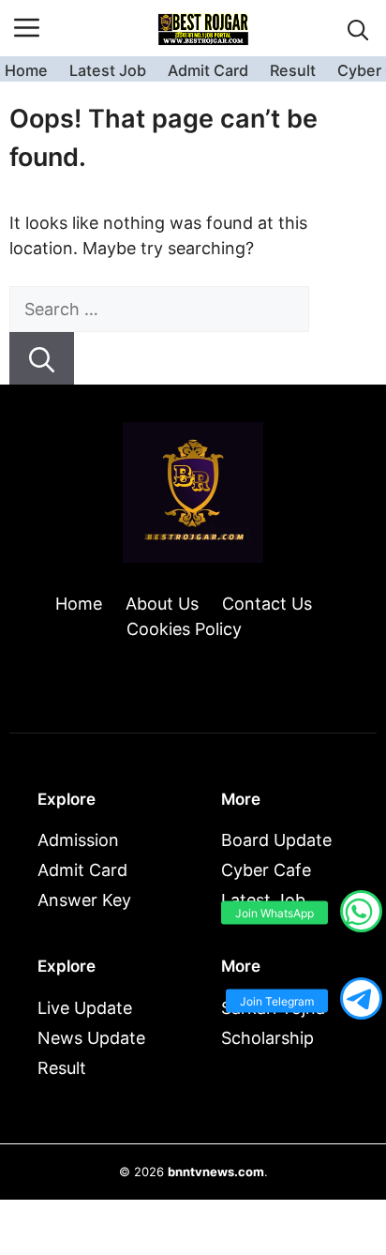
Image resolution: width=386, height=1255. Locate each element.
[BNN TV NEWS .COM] (203, 28)
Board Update (276, 840)
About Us (162, 603)
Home (26, 70)
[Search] (41, 358)
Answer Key (84, 900)
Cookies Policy (184, 629)
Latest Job (107, 70)
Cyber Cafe (266, 870)
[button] (358, 28)
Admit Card (208, 70)
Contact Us (267, 603)
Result (293, 70)
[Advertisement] (193, 1115)
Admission (78, 840)
